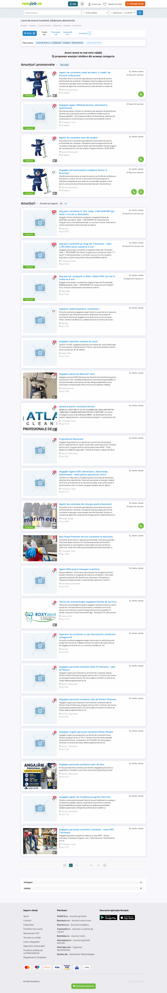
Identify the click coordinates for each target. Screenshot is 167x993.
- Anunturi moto (71, 936)
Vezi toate (64, 65)
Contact (27, 920)
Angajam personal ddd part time (77, 374)
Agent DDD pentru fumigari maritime (79, 569)
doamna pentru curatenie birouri (77, 406)
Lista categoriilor (31, 942)
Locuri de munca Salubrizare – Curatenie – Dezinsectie (58, 42)
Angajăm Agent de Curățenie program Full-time (84, 797)
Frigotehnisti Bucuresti (71, 439)
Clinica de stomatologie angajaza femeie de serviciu (88, 601)
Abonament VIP (31, 933)
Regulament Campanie (34, 957)
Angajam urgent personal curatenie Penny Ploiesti (86, 732)
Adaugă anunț (136, 4)
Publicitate (28, 924)
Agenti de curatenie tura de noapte (78, 137)
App (74, 4)
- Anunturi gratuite (71, 916)
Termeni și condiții (32, 937)
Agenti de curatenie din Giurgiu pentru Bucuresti (85, 504)
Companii (67, 33)
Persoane (55, 33)
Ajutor (26, 916)
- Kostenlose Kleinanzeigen (76, 954)
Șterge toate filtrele (94, 43)
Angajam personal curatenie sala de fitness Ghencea (87, 699)
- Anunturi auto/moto (74, 920)
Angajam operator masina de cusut (78, 341)
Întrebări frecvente (32, 929)
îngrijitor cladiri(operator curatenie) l (79, 309)
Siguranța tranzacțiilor (34, 946)
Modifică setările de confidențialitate (33, 951)
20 (61, 203)
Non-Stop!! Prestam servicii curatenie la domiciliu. (86, 536)
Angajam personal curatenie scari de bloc (81, 764)
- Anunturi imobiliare (73, 924)
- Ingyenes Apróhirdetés (69, 948)
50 (66, 203)
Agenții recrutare (115, 4)
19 (91, 865)
